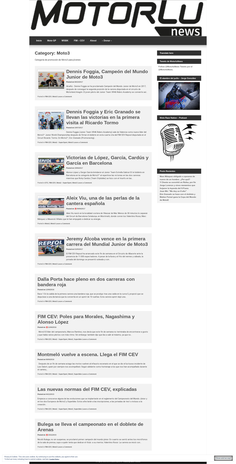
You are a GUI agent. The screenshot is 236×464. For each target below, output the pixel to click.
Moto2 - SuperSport (59, 142)
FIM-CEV (48, 97)
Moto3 (54, 97)
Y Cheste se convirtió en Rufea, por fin (178, 182)
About (93, 40)
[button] (223, 458)
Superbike (78, 339)
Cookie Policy (54, 459)
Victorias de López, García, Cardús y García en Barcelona (107, 160)
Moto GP (51, 40)
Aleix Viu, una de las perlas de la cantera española (102, 200)
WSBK (65, 40)
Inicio (39, 40)
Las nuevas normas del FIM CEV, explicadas (87, 389)
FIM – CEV (79, 40)
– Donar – (107, 40)
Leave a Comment (65, 97)
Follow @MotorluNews (168, 66)
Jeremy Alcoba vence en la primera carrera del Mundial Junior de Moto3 (107, 241)
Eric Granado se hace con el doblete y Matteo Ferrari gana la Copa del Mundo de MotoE (178, 197)
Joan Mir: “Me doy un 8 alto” (173, 191)
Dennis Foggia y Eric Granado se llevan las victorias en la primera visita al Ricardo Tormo (103, 117)
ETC (46, 183)
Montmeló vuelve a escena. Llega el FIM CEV (88, 354)
